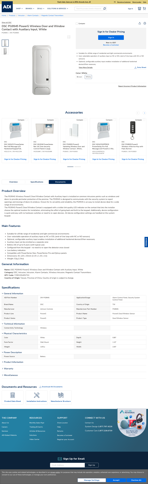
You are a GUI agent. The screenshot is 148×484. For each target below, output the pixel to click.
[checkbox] (77, 24)
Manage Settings (91, 480)
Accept (116, 480)
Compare (82, 23)
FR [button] (115, 2)
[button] (146, 242)
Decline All (136, 480)
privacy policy (55, 472)
